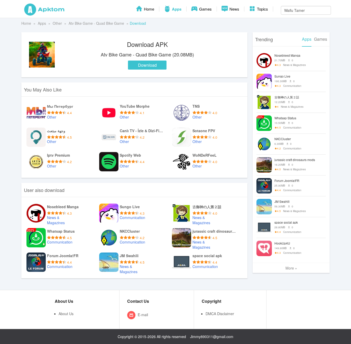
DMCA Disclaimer (220, 313)
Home (148, 9)
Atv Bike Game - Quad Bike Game (96, 23)
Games (205, 9)
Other (57, 23)
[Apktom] (44, 9)
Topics (262, 9)
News (233, 9)
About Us (66, 313)
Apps (176, 9)
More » (291, 268)
